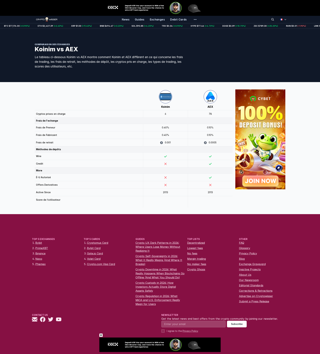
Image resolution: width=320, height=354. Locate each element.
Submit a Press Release (254, 301)
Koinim (165, 106)
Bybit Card (93, 248)
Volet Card (93, 258)
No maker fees (196, 264)
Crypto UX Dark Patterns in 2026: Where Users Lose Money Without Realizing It (158, 246)
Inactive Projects (250, 269)
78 (210, 113)
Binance (40, 253)
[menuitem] (126, 19)
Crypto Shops (196, 269)
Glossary (244, 248)
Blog (242, 258)
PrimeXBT (41, 248)
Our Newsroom (249, 280)
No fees (192, 253)
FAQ (241, 242)
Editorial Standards (251, 285)
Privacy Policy (248, 253)
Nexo (38, 258)
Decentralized (196, 242)
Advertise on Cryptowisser (256, 296)
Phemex (40, 264)
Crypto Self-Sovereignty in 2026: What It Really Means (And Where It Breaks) (159, 260)
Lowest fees (195, 248)
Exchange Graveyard (252, 264)
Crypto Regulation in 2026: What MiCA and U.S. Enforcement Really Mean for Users (158, 300)
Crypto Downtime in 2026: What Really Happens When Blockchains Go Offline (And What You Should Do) (160, 273)
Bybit (38, 242)
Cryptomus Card (97, 242)
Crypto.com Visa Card (101, 264)
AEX (210, 106)
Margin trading (196, 258)
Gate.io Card (95, 253)
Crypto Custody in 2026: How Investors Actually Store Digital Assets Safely (156, 286)
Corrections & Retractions (255, 290)
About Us (245, 274)
